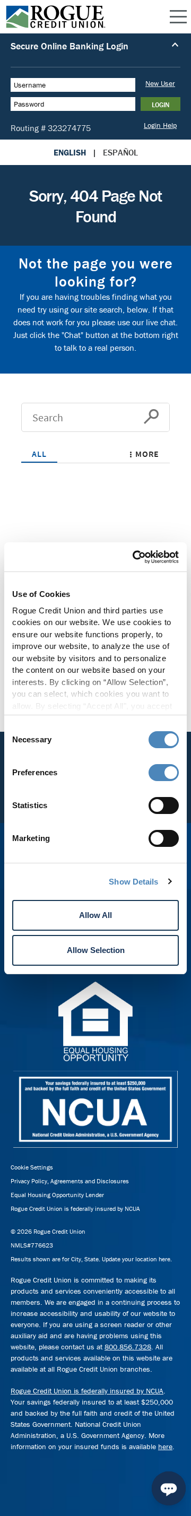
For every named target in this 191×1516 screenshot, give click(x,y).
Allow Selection (96, 950)
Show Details (133, 881)
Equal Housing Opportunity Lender (57, 1195)
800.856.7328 (128, 1347)
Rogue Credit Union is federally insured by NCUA (75, 1208)
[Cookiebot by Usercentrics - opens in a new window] (135, 557)
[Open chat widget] (169, 1488)
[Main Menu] (178, 16)
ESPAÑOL (120, 152)
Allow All (95, 915)
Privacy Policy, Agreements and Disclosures (70, 1181)
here (165, 1446)
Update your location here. (137, 1259)
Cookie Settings (32, 1167)
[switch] (164, 772)
